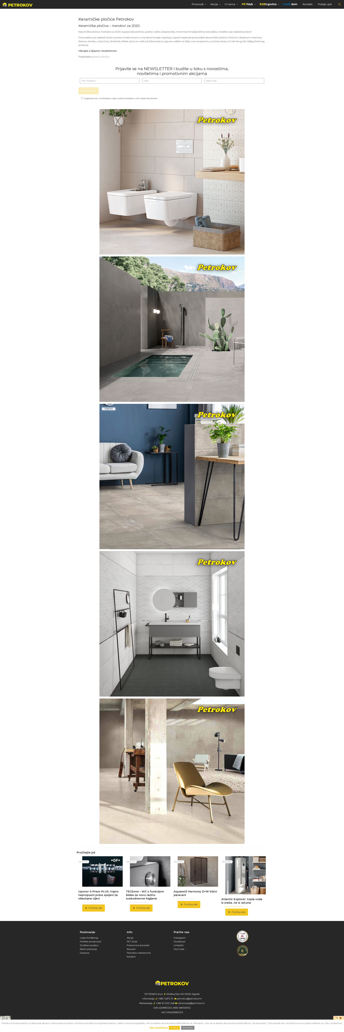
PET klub (132, 941)
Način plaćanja (88, 949)
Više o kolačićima (159, 1027)
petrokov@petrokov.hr (189, 998)
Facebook (179, 941)
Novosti (131, 949)
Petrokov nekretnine (139, 953)
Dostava (84, 953)
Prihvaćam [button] (174, 1028)
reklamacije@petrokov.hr (191, 1003)
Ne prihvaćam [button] (188, 1028)
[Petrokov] (18, 4)
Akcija (130, 937)
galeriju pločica (100, 56)
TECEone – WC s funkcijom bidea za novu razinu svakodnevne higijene (145, 895)
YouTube (179, 949)
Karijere (131, 956)
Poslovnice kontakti (138, 945)
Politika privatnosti (90, 941)
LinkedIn (179, 945)
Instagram (180, 937)
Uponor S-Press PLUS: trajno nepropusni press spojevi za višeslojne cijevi (98, 895)
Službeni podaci (89, 945)
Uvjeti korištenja (89, 937)
